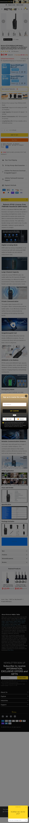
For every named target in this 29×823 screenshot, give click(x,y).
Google (9, 419)
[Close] (26, 396)
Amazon (22, 419)
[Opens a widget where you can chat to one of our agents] (17, 813)
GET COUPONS (14, 411)
